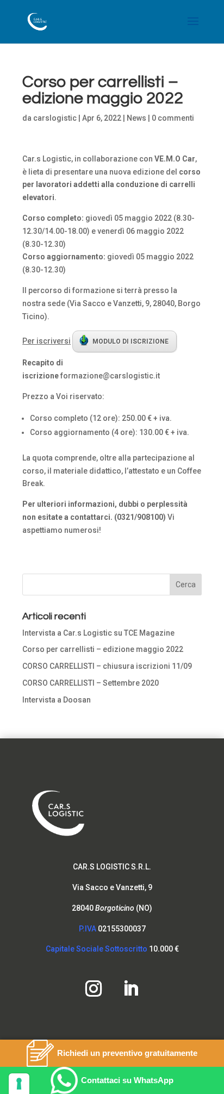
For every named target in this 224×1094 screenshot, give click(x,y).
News (136, 118)
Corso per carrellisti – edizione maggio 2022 (102, 649)
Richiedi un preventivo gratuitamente (127, 1053)
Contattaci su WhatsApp (127, 1080)
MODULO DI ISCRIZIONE (130, 341)
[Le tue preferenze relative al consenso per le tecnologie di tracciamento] (19, 1083)
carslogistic (55, 118)
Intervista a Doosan (56, 699)
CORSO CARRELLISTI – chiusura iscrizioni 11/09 (107, 666)
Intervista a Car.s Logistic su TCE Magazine (98, 633)
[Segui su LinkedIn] (130, 988)
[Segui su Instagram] (93, 988)
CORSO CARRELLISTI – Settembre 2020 (90, 683)
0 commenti (173, 118)
